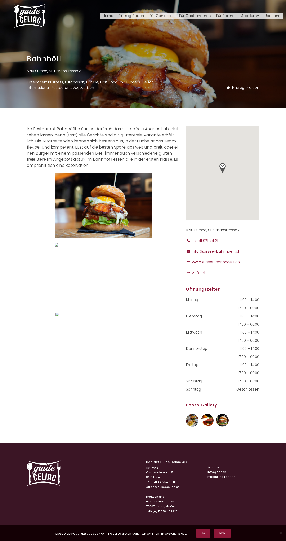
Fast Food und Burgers (120, 82)
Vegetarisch (83, 87)
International (38, 87)
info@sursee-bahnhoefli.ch (216, 251)
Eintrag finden (131, 15)
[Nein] (281, 533)
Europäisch (74, 82)
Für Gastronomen (195, 15)
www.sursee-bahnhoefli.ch (216, 262)
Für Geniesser (161, 15)
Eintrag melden (245, 87)
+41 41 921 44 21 (205, 240)
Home (108, 15)
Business (55, 82)
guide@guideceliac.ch (163, 487)
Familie (92, 82)
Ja (203, 533)
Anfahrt (199, 272)
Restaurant (61, 87)
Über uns (272, 15)
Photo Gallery (201, 405)
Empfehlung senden (220, 477)
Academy (250, 15)
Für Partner (226, 15)
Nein (222, 533)
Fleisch (148, 82)
